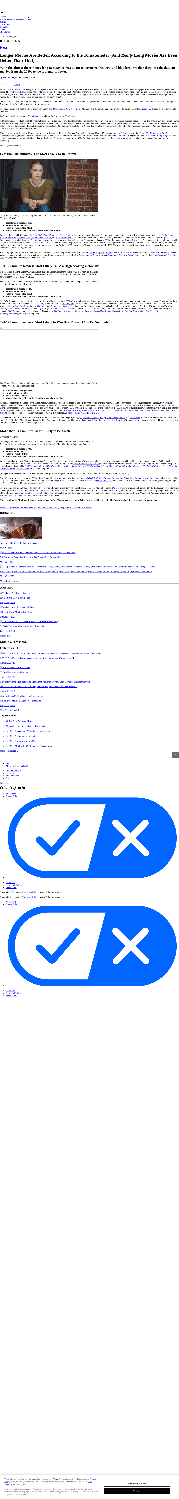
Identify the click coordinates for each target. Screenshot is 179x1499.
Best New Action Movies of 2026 (20, 736)
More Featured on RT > (10, 710)
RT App (3, 27)
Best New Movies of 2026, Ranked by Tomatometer (29, 746)
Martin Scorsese (135, 466)
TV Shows (5, 24)
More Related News (9, 581)
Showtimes (5, 32)
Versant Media (30, 892)
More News (5, 636)
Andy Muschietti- (17, 92)
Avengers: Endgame (157, 135)
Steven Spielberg (78, 466)
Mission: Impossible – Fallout (86, 463)
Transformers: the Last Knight (112, 478)
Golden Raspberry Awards (100, 252)
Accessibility (11, 887)
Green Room (65, 235)
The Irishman (34, 116)
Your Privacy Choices (17, 880)
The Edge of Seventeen (64, 311)
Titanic (65, 490)
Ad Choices (11, 793)
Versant (25, 1479)
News (2, 29)
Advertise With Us (14, 775)
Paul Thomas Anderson (35, 466)
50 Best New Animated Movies (19, 721)
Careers (9, 778)
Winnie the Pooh (119, 135)
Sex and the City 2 (104, 480)
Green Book (135, 417)
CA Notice (10, 882)
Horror (17, 84)
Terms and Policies (14, 885)
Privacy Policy (12, 796)
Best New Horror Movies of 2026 (21, 741)
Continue (137, 1491)
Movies (3, 22)
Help (8, 763)
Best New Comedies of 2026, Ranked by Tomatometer (30, 731)
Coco (25, 313)
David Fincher (109, 466)
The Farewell (152, 133)
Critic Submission (13, 770)
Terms (55, 1479)
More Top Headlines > (10, 751)
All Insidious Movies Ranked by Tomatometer (26, 726)
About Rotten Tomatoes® (17, 766)
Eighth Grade (49, 235)
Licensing (10, 773)
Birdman (54, 306)
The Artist (41, 306)
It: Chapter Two (46, 94)
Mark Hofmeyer (10, 77)
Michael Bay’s (92, 478)
